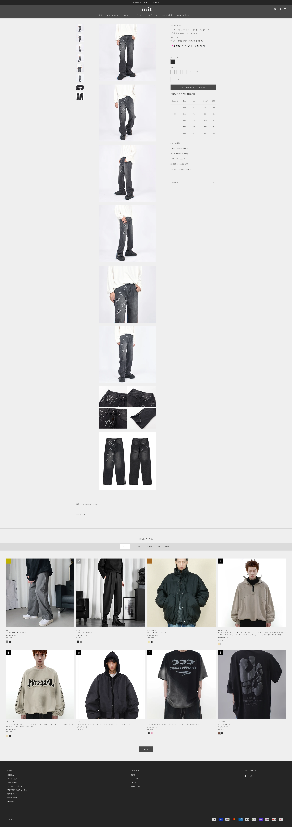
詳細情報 (175, 183)
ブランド (139, 15)
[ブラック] (10, 642)
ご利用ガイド (153, 15)
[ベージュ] (219, 644)
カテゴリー (127, 15)
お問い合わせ (12, 782)
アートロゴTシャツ (225, 724)
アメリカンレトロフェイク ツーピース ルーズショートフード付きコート (103, 724)
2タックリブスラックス (85, 632)
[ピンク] (152, 733)
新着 (100, 15)
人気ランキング (113, 15)
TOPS (133, 775)
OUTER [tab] (137, 546)
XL (191, 72)
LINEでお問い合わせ (185, 15)
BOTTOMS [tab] (163, 546)
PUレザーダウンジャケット (157, 632)
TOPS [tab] (149, 546)
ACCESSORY (136, 786)
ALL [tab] (125, 546)
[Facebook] (245, 775)
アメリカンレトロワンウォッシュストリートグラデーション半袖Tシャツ (174, 724)
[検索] (280, 9)
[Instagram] (251, 775)
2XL (197, 72)
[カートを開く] (285, 9)
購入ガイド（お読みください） (87, 504)
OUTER (134, 782)
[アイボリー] (149, 642)
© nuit (11, 819)
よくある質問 (167, 15)
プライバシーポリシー (15, 786)
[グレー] (7, 642)
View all (146, 749)
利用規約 (10, 801)
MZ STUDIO (176, 25)
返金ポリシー (12, 794)
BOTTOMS (135, 779)
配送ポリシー (12, 797)
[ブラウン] (219, 733)
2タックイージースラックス (16, 632)
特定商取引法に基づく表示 (17, 790)
